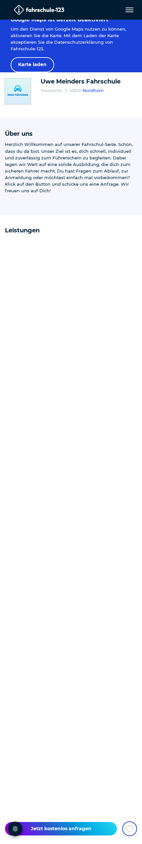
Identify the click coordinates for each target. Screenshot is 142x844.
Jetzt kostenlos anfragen (61, 829)
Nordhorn (93, 90)
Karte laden (32, 64)
